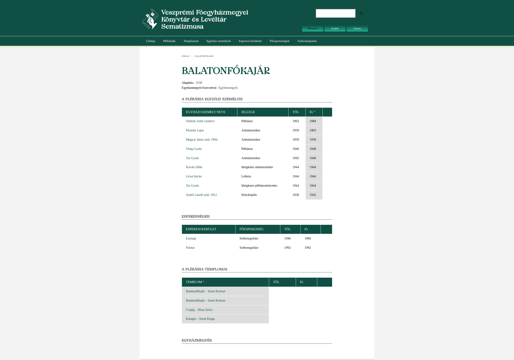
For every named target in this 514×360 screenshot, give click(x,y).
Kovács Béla (194, 167)
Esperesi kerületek (250, 41)
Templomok (191, 41)
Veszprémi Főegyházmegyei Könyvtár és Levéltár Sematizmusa (204, 19)
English (335, 28)
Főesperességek (280, 41)
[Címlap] (150, 18)
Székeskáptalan (307, 41)
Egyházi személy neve (205, 112)
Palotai (190, 247)
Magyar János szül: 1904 (201, 139)
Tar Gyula (192, 158)
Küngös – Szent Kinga (200, 318)
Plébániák (169, 41)
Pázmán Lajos (195, 130)
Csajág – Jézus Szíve (199, 309)
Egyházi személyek (219, 41)
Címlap (150, 41)
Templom (195, 282)
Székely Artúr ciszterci (200, 121)
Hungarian (313, 28)
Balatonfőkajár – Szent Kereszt (205, 291)
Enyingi (191, 238)
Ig (313, 112)
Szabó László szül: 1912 (201, 194)
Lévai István (194, 176)
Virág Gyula (194, 148)
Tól (296, 112)
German (357, 28)
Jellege (248, 112)
